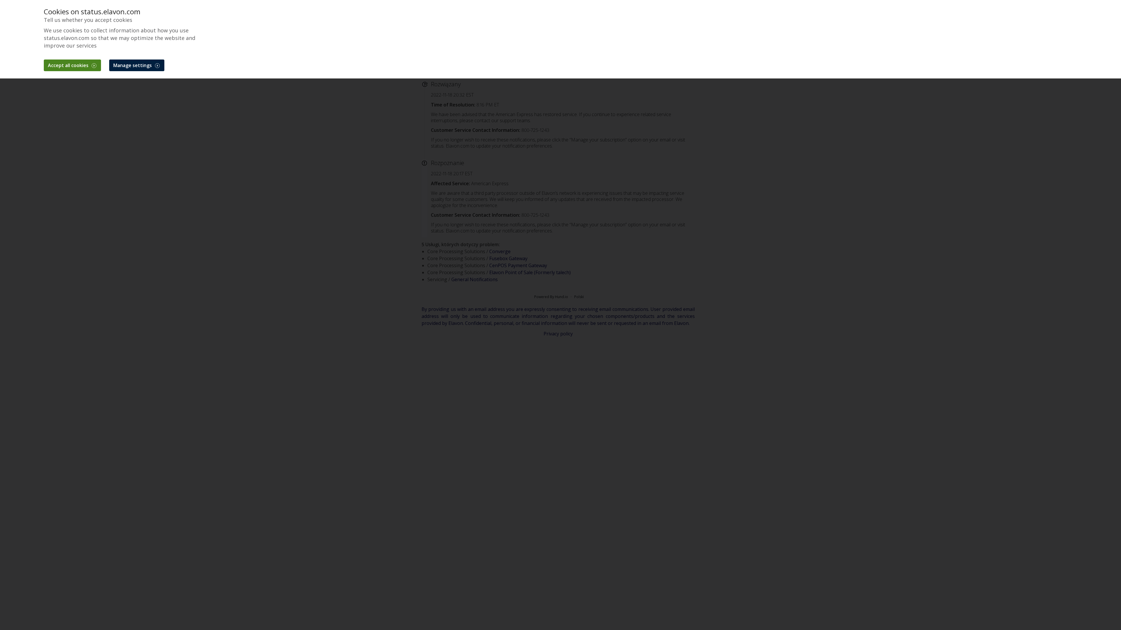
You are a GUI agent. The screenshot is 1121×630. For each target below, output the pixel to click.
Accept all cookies (69, 65)
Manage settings (133, 65)
